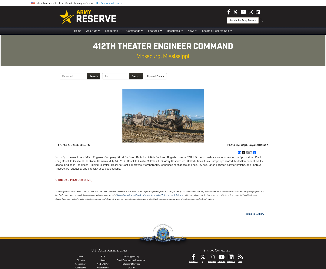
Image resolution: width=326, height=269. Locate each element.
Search (93, 76)
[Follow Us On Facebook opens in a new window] (193, 258)
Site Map (81, 260)
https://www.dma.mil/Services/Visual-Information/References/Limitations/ (150, 195)
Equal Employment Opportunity (131, 260)
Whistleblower (103, 268)
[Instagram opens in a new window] (251, 11)
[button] (109, 3)
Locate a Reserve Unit (215, 31)
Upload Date (155, 76)
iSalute (103, 260)
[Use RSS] (240, 258)
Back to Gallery (255, 214)
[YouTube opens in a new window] (243, 11)
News (191, 31)
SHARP (131, 268)
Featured (153, 31)
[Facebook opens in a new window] (228, 11)
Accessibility (80, 264)
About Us (91, 31)
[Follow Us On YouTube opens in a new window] (221, 258)
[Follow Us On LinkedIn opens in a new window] (231, 258)
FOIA (103, 256)
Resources (173, 31)
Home (77, 31)
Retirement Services (131, 264)
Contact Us (80, 268)
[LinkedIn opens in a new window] (258, 11)
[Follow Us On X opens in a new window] (202, 258)
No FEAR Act (103, 264)
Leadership (111, 31)
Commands (133, 31)
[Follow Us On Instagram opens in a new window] (212, 258)
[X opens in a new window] (235, 11)
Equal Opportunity (131, 256)
